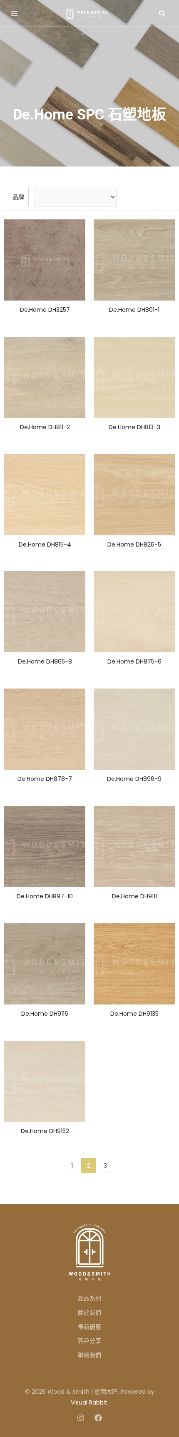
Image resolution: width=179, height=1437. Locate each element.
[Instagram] (81, 1418)
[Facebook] (98, 1418)
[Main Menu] (14, 13)
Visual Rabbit (89, 1402)
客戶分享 (89, 1341)
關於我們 (89, 1312)
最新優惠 (89, 1327)
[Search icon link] (163, 13)
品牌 (18, 197)
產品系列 (89, 1298)
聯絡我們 (89, 1355)
